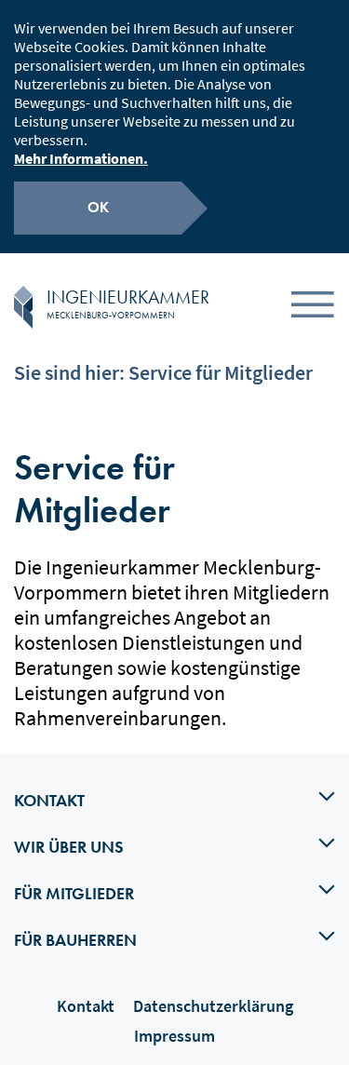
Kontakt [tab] (49, 800)
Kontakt (85, 1006)
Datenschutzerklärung (213, 1006)
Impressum (174, 1035)
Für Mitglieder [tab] (74, 893)
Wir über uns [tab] (69, 846)
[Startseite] (23, 307)
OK (98, 207)
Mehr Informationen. (81, 158)
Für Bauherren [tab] (75, 939)
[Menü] (312, 308)
